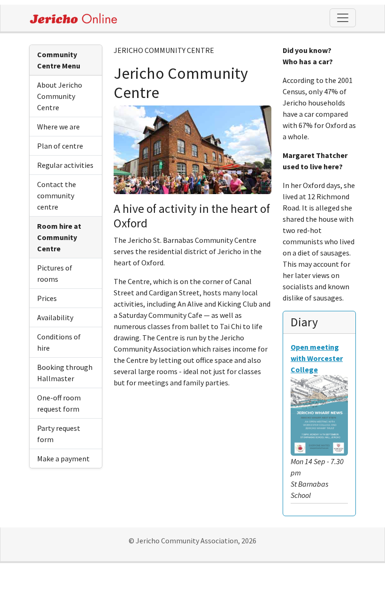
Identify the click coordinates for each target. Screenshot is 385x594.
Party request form (58, 433)
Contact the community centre (56, 195)
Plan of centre (60, 145)
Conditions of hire (59, 342)
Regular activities (65, 165)
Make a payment (63, 458)
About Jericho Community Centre (59, 96)
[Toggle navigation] (343, 17)
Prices (47, 298)
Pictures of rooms (54, 273)
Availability (55, 317)
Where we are (58, 126)
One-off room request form (59, 403)
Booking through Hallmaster (64, 372)
